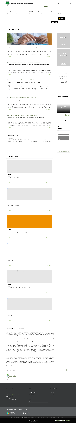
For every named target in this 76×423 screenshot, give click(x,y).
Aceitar (68, 420)
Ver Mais (67, 115)
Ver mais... (48, 56)
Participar (44, 18)
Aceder (63, 44)
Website (54, 18)
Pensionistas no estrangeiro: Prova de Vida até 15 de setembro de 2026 (26, 100)
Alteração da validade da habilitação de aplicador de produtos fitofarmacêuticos (28, 64)
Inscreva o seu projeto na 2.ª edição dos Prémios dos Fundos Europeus (26, 117)
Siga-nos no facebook (63, 30)
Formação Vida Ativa (13, 135)
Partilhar (10, 56)
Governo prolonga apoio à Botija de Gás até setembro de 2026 (24, 82)
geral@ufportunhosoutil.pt (14, 394)
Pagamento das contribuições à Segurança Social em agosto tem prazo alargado (28, 47)
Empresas (30, 396)
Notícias (52, 392)
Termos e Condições (46, 417)
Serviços (52, 394)
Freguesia (51, 3)
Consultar (22, 18)
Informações (64, 3)
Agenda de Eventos (32, 392)
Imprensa (30, 401)
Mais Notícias (50, 151)
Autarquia (57, 3)
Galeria (29, 399)
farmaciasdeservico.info (64, 151)
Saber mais (63, 90)
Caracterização (31, 394)
